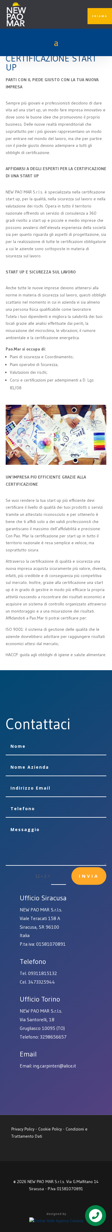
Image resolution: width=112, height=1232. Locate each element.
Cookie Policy (50, 1129)
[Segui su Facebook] (56, 16)
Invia (89, 876)
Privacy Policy (22, 1129)
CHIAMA (100, 16)
